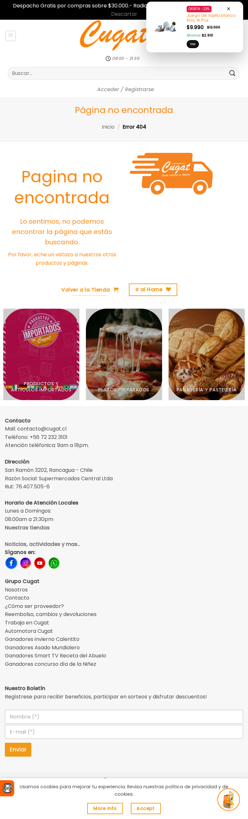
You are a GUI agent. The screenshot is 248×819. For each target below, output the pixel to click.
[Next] (235, 357)
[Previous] (13, 357)
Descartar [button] (124, 14)
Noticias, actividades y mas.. (42, 544)
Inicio (108, 127)
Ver (193, 44)
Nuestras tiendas (27, 527)
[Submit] (232, 73)
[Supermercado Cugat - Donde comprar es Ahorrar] (124, 36)
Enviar (18, 749)
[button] (10, 36)
